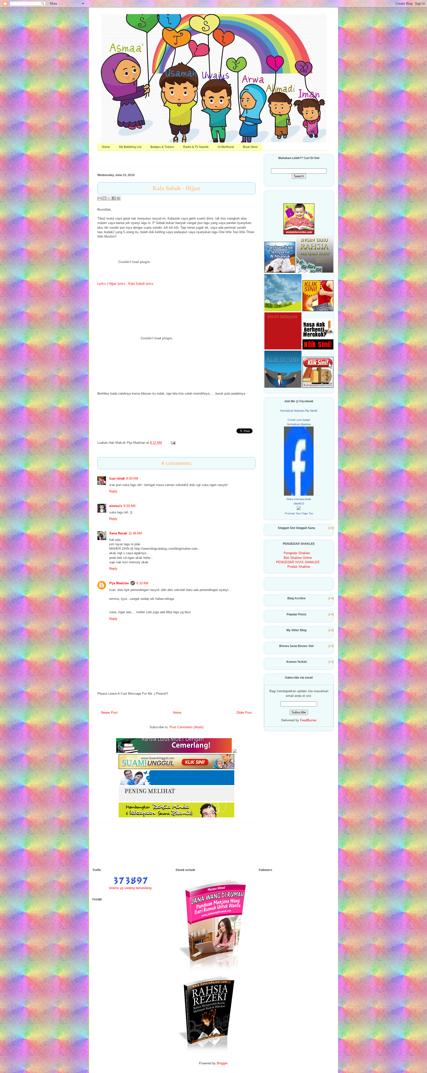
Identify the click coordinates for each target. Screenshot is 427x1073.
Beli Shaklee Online (298, 558)
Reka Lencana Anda (299, 499)
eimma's (115, 506)
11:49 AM (135, 533)
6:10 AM (142, 583)
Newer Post (109, 712)
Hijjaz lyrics (117, 283)
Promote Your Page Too (299, 513)
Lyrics (101, 283)
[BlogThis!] (104, 198)
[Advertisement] (182, 848)
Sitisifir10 (299, 503)
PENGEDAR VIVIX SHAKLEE (298, 562)
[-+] (331, 528)
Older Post (244, 712)
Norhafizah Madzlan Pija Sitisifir (299, 410)
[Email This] (99, 198)
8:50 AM (132, 478)
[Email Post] (172, 443)
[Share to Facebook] (113, 198)
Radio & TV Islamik (196, 147)
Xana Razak (118, 533)
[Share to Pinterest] (118, 198)
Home (106, 147)
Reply (113, 491)
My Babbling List (130, 147)
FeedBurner (308, 720)
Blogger (222, 1063)
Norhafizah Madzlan (299, 424)
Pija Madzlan (119, 583)
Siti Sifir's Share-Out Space (213, 28)
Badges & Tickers (162, 147)
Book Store (250, 147)
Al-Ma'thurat (226, 147)
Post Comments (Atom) (186, 727)
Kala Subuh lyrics (140, 283)
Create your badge (299, 419)
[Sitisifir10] (299, 509)
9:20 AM (129, 506)
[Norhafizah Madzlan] (299, 494)
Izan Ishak (117, 478)
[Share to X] (109, 198)
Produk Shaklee (298, 566)
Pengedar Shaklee (297, 553)
